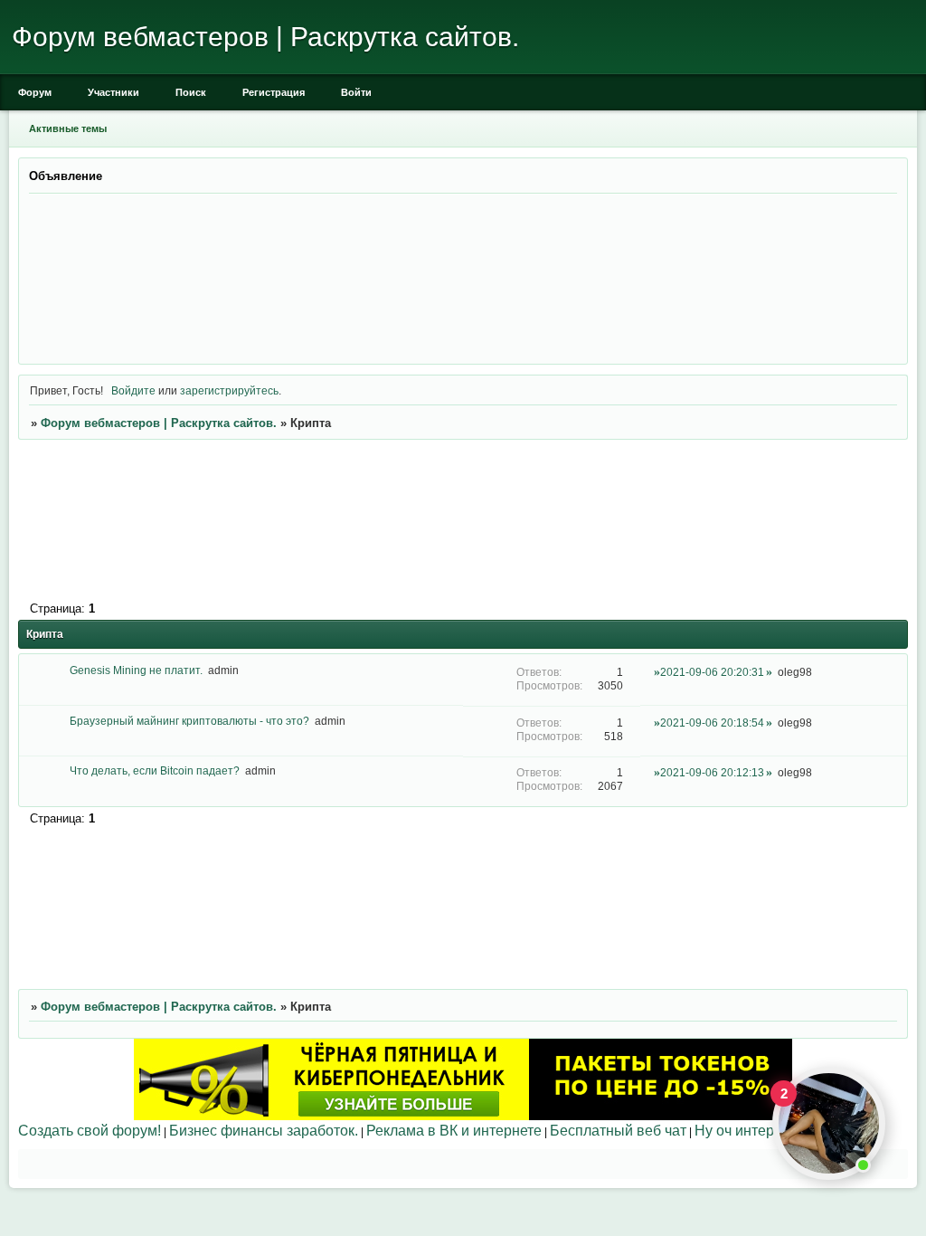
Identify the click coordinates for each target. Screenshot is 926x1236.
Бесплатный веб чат (618, 1130)
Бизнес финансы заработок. (263, 1130)
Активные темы (68, 128)
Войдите (133, 390)
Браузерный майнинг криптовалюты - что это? (189, 721)
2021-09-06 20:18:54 (712, 722)
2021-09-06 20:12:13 (712, 772)
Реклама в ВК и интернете (454, 1130)
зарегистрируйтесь (229, 390)
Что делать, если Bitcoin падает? (155, 770)
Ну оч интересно (750, 1130)
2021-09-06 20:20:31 (712, 672)
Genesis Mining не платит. (136, 670)
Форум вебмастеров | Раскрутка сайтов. (159, 423)
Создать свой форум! (89, 1130)
